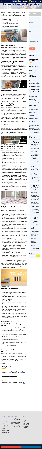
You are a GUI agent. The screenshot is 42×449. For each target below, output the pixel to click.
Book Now (15, 1)
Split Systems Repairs (4, 438)
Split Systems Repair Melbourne (26, 427)
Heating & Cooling (5, 430)
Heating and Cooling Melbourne (26, 418)
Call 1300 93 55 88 (10, 447)
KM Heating (34, 155)
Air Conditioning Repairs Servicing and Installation (5, 418)
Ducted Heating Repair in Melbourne (26, 421)
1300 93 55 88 (35, 1)
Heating (3, 428)
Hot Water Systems (5, 434)
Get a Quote (31, 447)
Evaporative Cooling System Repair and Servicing (5, 422)
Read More (23, 372)
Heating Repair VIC (5, 432)
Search (30, 253)
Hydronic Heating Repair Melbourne (25, 424)
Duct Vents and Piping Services (5, 426)
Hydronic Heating (5, 435)
